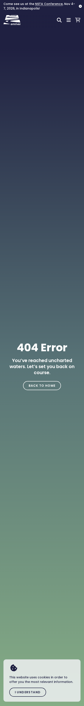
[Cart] (78, 20)
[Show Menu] (69, 20)
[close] (80, 6)
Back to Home (42, 385)
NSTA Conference (49, 4)
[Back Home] (12, 20)
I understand (28, 692)
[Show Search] (59, 20)
